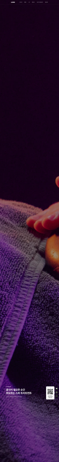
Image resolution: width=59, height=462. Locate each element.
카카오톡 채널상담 (56, 388)
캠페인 (25, 2)
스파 (29, 2)
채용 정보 (46, 2)
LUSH (13, 2)
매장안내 (33, 2)
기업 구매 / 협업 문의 (40, 2)
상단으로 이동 (56, 396)
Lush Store (56, 392)
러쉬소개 (21, 2)
